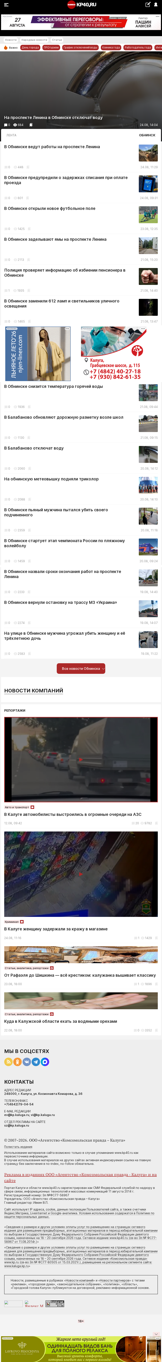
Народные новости (34, 39)
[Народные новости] (148, 4)
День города (30, 47)
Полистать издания (18, 1147)
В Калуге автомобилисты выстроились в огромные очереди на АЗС (73, 814)
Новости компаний (33, 691)
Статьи (57, 39)
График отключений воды (80, 47)
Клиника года (111, 47)
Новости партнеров (114, 1280)
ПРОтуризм (51, 47)
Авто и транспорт (17, 807)
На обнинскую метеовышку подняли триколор (51, 479)
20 (137, 823)
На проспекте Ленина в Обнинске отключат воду (53, 117)
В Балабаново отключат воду (34, 448)
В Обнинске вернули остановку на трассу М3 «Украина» (60, 602)
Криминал (12, 921)
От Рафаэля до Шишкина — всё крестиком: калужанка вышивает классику (80, 975)
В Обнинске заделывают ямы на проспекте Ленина (55, 239)
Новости (10, 39)
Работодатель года (138, 47)
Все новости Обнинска (81, 668)
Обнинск (147, 135)
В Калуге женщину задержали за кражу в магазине (56, 929)
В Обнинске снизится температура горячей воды (53, 386)
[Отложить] (31, 125)
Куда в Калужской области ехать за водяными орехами (60, 1021)
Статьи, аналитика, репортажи (27, 968)
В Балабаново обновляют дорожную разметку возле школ (63, 417)
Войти (155, 5)
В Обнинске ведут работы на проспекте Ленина (52, 146)
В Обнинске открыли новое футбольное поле (49, 208)
